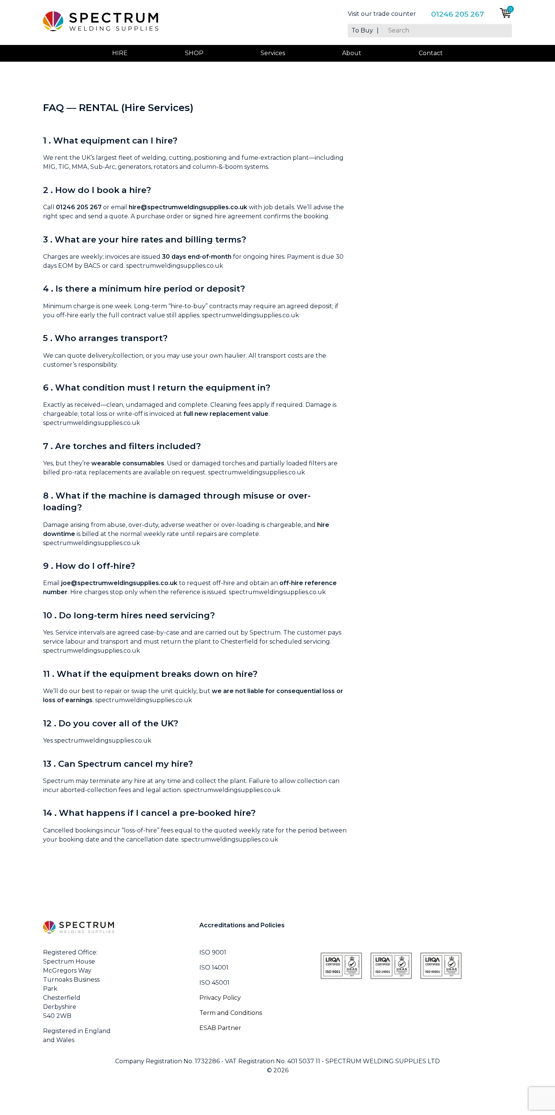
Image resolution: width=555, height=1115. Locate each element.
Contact (431, 53)
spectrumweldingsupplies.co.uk (174, 265)
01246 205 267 (457, 14)
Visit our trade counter (382, 14)
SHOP (194, 53)
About (351, 53)
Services (273, 53)
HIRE (120, 53)
